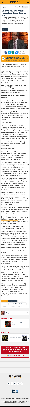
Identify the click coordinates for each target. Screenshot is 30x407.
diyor (8, 82)
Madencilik (10, 211)
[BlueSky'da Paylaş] (16, 52)
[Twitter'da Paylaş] (9, 52)
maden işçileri (5, 306)
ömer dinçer (22, 301)
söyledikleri (4, 268)
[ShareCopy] (19, 52)
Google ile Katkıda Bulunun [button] (16, 355)
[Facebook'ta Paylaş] (6, 52)
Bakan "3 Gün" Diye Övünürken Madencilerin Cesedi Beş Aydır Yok (14, 13)
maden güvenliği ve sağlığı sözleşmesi (17, 303)
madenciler (23, 166)
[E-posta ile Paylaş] (23, 52)
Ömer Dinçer (23, 71)
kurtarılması (21, 66)
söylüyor (10, 204)
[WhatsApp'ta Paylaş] (13, 52)
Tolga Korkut (9, 313)
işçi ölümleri (4, 303)
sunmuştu (4, 189)
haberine (13, 100)
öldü (6, 209)
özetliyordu (17, 159)
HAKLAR (4, 7)
